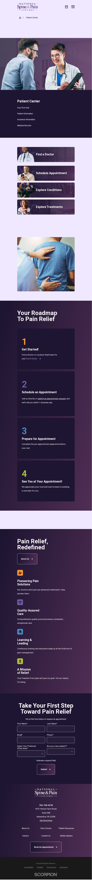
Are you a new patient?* (57, 746)
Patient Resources (66, 828)
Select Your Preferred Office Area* (26, 747)
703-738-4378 (46, 805)
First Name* (22, 724)
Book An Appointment (44, 847)
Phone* (50, 735)
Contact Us (45, 836)
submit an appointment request (52, 399)
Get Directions (46, 820)
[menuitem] (46, 108)
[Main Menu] (73, 6)
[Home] (27, 7)
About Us (25, 559)
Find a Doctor (31, 359)
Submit (44, 769)
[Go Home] (20, 18)
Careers (25, 836)
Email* (20, 735)
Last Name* (52, 724)
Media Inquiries (66, 836)
